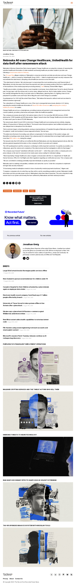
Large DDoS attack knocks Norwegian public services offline (25, 272)
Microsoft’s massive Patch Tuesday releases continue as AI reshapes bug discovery (24, 337)
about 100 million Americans (41, 105)
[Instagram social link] (59, 574)
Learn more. (38, 203)
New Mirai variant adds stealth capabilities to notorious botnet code (26, 321)
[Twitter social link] (51, 574)
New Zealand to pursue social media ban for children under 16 (25, 280)
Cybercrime (17, 191)
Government (7, 191)
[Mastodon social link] (63, 574)
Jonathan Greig (8, 54)
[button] (72, 2)
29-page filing (10, 75)
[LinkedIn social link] (55, 574)
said (42, 86)
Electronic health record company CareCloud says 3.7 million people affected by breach (25, 296)
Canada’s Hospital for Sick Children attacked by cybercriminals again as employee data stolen (26, 288)
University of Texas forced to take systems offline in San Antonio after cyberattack (23, 304)
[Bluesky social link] (67, 574)
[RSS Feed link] (71, 574)
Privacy (32, 191)
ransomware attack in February (19, 72)
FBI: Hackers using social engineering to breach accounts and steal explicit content (25, 329)
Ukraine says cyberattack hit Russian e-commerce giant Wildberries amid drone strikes (23, 312)
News (25, 191)
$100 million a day (14, 138)
